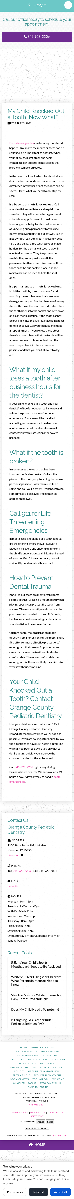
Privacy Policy (20, 1112)
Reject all (38, 1192)
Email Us (13, 886)
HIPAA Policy (37, 1112)
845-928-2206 (38, 36)
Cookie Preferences (37, 1128)
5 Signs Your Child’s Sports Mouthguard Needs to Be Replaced (36, 964)
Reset (50, 1121)
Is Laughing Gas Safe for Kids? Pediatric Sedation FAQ (31, 1022)
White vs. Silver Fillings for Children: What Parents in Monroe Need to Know (36, 980)
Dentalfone (59, 1135)
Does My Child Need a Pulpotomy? (35, 1009)
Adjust (41, 1121)
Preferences (15, 1192)
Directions (14, 855)
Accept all (60, 1192)
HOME (39, 1145)
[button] (68, 5)
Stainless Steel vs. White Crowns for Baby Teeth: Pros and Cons (36, 997)
